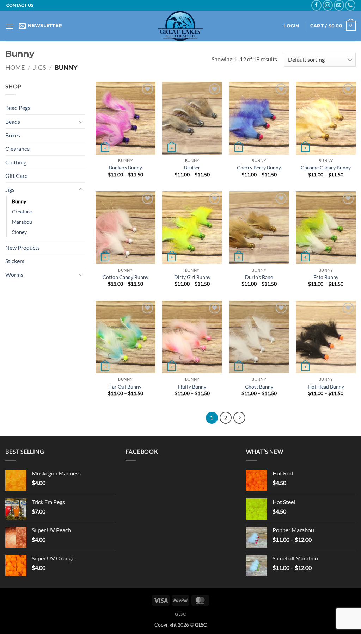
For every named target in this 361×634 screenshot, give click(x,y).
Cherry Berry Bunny (259, 167)
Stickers (14, 260)
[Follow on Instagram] (328, 5)
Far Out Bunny (125, 387)
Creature (22, 212)
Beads (12, 121)
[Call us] (350, 5)
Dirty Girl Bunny (192, 277)
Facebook (142, 451)
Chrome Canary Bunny (326, 167)
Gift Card (16, 175)
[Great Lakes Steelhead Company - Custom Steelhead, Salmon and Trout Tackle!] (180, 26)
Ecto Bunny (325, 277)
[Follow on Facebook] (316, 5)
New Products (22, 247)
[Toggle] (81, 121)
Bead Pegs (17, 107)
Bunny (19, 201)
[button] (9, 26)
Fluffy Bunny (192, 387)
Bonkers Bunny (125, 167)
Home (15, 67)
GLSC (180, 614)
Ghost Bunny (259, 387)
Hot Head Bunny (326, 387)
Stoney (19, 232)
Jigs (39, 67)
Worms (14, 274)
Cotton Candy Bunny (125, 277)
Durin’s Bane (259, 277)
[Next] (239, 418)
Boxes (12, 135)
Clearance (17, 148)
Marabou (22, 222)
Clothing (15, 162)
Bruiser (192, 167)
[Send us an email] (339, 5)
